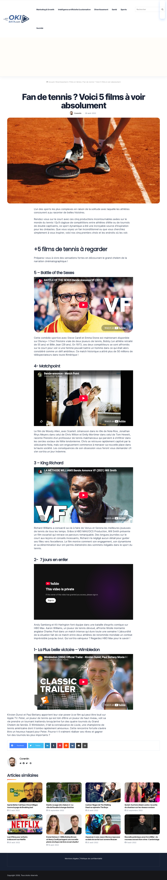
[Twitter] (27, 763)
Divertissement (101, 9)
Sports (124, 9)
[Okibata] (16, 19)
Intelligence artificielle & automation (74, 9)
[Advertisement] (83, 57)
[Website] (21, 763)
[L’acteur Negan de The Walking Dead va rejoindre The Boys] (103, 792)
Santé (114, 9)
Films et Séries (75, 82)
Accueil (51, 82)
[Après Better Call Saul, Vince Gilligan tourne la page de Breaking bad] (24, 792)
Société (39, 28)
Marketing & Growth (45, 9)
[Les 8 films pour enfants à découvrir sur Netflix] (24, 824)
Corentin (77, 113)
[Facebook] (24, 763)
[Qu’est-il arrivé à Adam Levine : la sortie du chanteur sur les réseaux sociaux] (142, 792)
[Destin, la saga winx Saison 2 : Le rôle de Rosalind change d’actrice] (64, 792)
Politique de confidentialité (91, 858)
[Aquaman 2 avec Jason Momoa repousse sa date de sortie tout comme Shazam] (103, 824)
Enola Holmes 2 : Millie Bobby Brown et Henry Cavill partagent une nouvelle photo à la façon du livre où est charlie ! (62, 839)
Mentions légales (72, 858)
